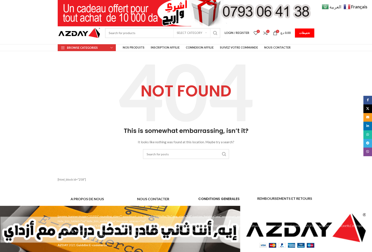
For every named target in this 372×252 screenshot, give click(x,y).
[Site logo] (79, 32)
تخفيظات (304, 33)
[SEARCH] (215, 33)
